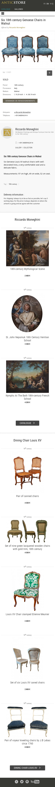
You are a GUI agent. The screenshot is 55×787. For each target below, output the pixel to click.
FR (44, 3)
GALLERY (18, 148)
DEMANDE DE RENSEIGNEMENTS (20, 100)
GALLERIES (19, 9)
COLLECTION (27, 148)
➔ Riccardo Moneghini (22, 112)
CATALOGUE (5, 9)
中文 (52, 3)
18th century (13, 184)
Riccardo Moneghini (27, 129)
